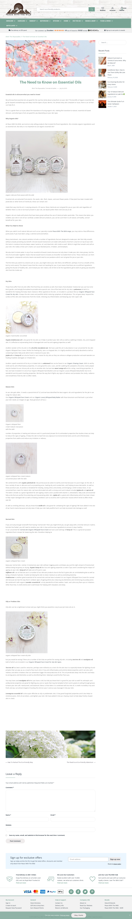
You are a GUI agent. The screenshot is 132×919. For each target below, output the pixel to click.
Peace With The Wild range (62, 231)
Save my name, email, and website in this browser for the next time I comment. (37, 835)
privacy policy (117, 864)
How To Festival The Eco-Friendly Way (19, 762)
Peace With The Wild (111, 905)
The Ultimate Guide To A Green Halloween (116, 102)
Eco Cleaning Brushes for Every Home (116, 83)
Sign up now (115, 859)
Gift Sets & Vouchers (37, 905)
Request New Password (14, 908)
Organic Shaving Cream (75, 363)
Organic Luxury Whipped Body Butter (47, 397)
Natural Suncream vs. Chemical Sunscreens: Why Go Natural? (117, 60)
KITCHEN (56, 21)
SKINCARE (9, 21)
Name (8, 815)
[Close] (130, 913)
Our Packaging (85, 908)
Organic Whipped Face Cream (19, 397)
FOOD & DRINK (105, 21)
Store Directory (35, 903)
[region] (66, 915)
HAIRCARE (21, 21)
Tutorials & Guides (50, 88)
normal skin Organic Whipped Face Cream (34, 530)
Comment (10, 787)
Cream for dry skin (12, 294)
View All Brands (110, 903)
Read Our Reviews (86, 905)
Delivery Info (59, 905)
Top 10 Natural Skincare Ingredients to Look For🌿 (116, 93)
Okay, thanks (78, 915)
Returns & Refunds (61, 908)
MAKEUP (32, 21)
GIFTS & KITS (10, 26)
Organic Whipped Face (86, 292)
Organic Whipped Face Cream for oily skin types (45, 662)
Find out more (21, 883)
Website (8, 825)
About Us (83, 903)
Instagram (71, 892)
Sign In (8, 903)
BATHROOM (44, 21)
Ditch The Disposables (13, 37)
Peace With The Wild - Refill (114, 908)
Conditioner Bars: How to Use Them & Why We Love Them (116, 72)
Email (53, 815)
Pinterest (92, 892)
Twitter (85, 892)
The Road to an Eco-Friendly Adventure (81, 762)
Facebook (78, 892)
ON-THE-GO (77, 21)
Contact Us (58, 903)
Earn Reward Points (37, 908)
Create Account (11, 905)
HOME (66, 21)
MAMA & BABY (90, 21)
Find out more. (65, 915)
